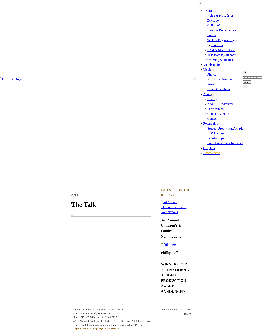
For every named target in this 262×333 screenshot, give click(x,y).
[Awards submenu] (214, 11)
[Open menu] (194, 79)
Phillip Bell (169, 253)
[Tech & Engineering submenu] (235, 41)
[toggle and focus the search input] (245, 72)
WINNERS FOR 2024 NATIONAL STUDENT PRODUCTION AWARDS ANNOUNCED (175, 278)
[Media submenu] (213, 70)
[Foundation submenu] (219, 124)
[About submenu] (212, 95)
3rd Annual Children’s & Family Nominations (171, 228)
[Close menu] (200, 3)
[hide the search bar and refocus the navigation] (245, 86)
